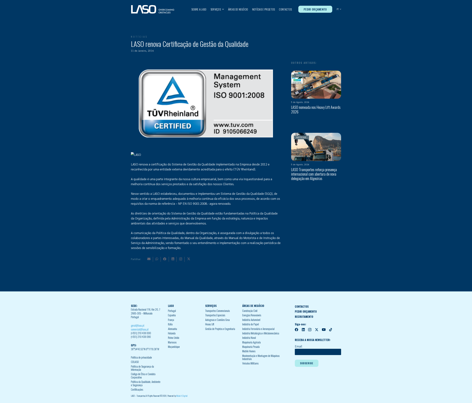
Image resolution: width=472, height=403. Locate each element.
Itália (170, 324)
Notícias (139, 36)
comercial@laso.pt (140, 329)
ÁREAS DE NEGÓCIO (253, 306)
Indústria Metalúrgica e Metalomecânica (260, 333)
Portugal (172, 311)
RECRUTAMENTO (304, 317)
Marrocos (172, 342)
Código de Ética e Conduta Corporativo (143, 375)
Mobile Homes (248, 351)
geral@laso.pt (137, 325)
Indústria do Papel (250, 324)
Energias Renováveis (251, 315)
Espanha (172, 315)
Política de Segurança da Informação (142, 368)
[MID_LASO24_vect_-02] (152, 9)
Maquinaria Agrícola (251, 342)
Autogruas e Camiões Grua (217, 320)
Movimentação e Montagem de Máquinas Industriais (261, 357)
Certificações (137, 389)
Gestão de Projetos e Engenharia (220, 329)
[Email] (148, 258)
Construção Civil (249, 311)
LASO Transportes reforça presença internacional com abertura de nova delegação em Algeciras (314, 174)
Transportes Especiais (215, 315)
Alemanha (172, 329)
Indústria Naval (249, 338)
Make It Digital (182, 395)
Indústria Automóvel (251, 320)
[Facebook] (164, 258)
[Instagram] (180, 259)
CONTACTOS (302, 306)
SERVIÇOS (211, 306)
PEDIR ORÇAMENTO (306, 311)
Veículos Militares (250, 363)
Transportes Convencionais (217, 311)
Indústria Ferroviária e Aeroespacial (258, 329)
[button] (222, 9)
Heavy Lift (209, 324)
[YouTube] (324, 329)
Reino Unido (173, 338)
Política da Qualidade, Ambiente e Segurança (145, 383)
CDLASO (135, 362)
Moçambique (174, 347)
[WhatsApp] (156, 258)
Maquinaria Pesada (251, 347)
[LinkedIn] (172, 258)
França (171, 320)
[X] (188, 258)
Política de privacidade (141, 357)
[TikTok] (330, 329)
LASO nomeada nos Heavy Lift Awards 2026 (316, 109)
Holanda (172, 333)
